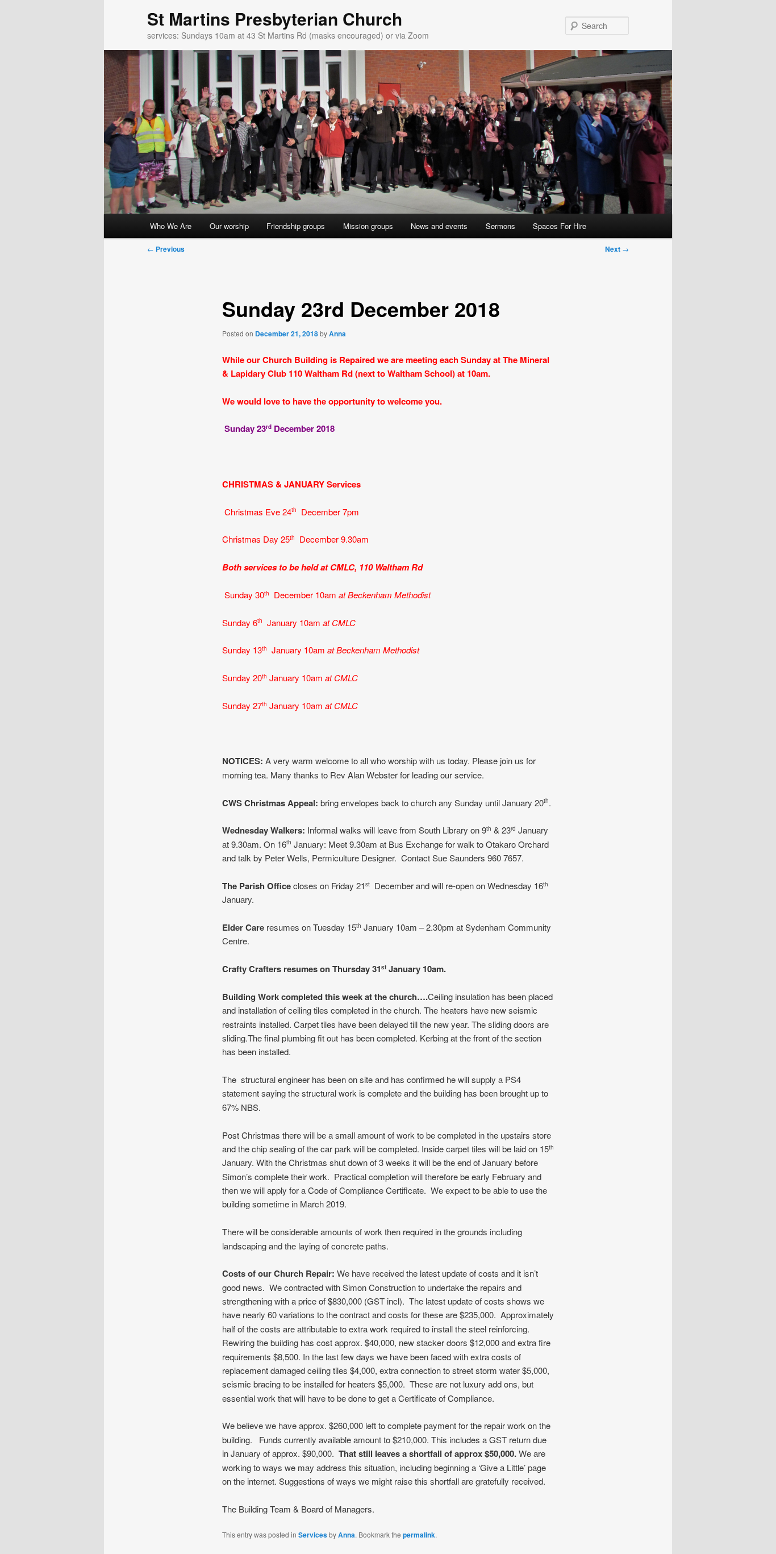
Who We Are (170, 225)
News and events (439, 225)
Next (617, 249)
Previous (166, 249)
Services (312, 1535)
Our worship (229, 225)
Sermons (500, 225)
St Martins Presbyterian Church (274, 18)
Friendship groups (295, 225)
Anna (337, 333)
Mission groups (368, 225)
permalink (419, 1535)
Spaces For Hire (559, 225)
